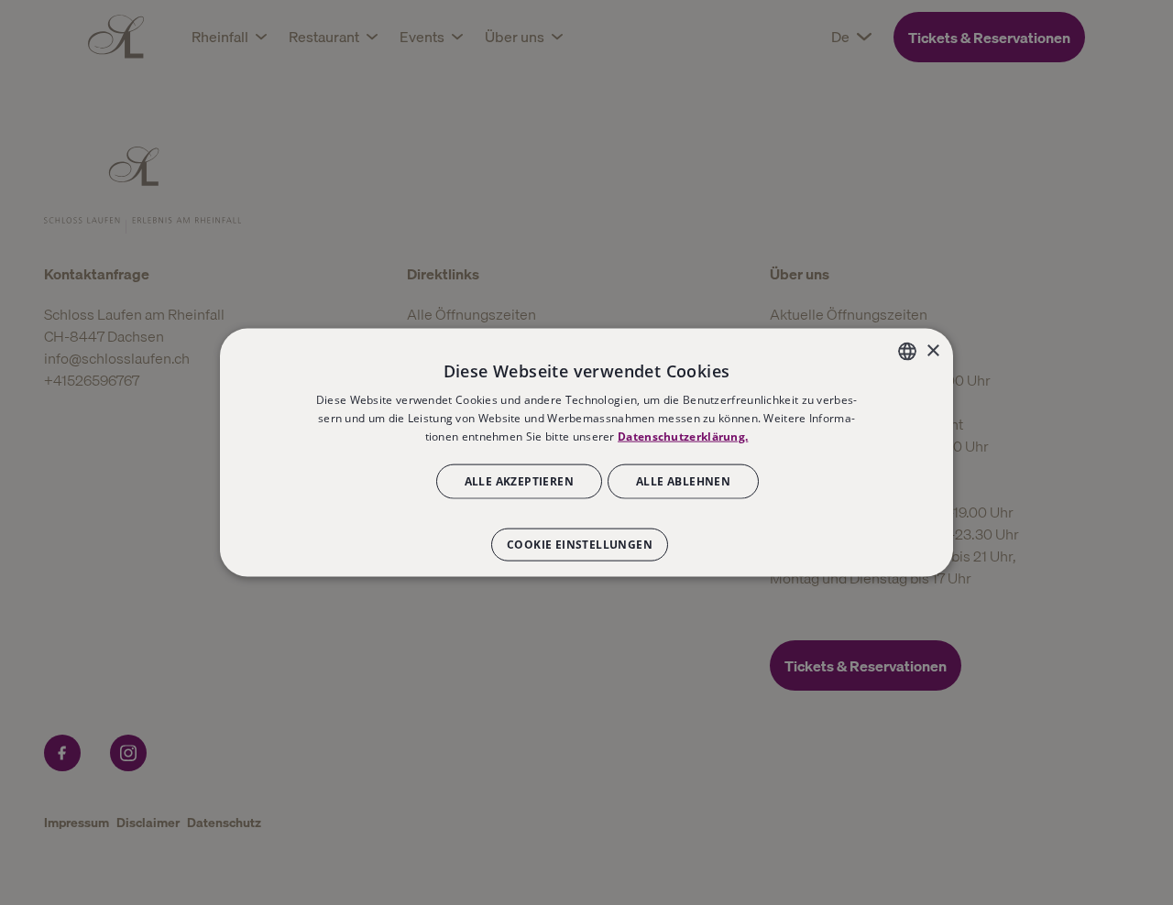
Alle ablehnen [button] (683, 480)
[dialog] (586, 453)
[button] (586, 535)
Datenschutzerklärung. (683, 436)
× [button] (932, 350)
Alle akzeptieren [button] (519, 480)
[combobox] (907, 352)
